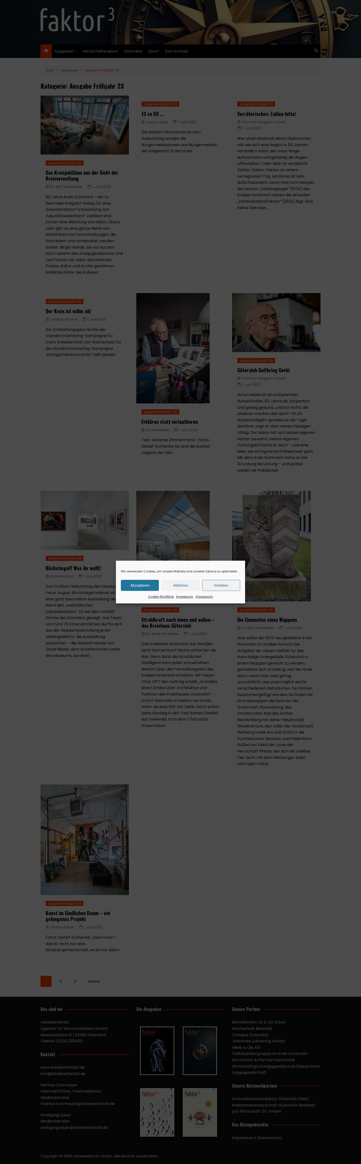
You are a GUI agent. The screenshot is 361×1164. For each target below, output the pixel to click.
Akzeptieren (140, 585)
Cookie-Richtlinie (161, 597)
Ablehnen (180, 585)
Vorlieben (221, 585)
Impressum (184, 597)
